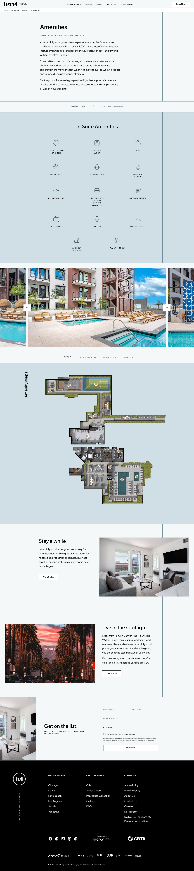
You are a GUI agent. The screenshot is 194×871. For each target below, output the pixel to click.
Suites (99, 4)
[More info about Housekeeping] (97, 167)
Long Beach (55, 795)
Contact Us (130, 801)
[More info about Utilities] (97, 219)
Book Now (182, 5)
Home (6, 10)
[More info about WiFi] (138, 143)
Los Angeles (15, 10)
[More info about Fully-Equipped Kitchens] (56, 143)
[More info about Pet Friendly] (56, 167)
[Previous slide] (27, 307)
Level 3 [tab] (67, 357)
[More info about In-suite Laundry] (97, 143)
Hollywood (26, 10)
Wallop (102, 865)
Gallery (90, 801)
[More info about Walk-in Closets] (138, 219)
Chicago (53, 785)
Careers (128, 806)
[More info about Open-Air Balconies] (138, 167)
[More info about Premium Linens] (56, 190)
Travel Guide (126, 4)
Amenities (111, 4)
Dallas (51, 790)
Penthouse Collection (98, 795)
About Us (129, 795)
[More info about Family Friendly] (117, 240)
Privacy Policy (132, 790)
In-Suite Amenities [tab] (82, 106)
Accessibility (131, 785)
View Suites (48, 576)
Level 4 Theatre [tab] (87, 357)
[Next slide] (167, 307)
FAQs (89, 806)
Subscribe (130, 747)
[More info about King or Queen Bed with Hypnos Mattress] (97, 190)
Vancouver (54, 811)
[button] (49, 391)
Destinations (72, 4)
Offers (88, 4)
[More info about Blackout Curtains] (77, 240)
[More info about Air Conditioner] (138, 190)
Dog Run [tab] (128, 357)
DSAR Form (130, 811)
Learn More (112, 673)
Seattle (52, 806)
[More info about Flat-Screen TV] (56, 219)
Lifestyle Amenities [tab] (113, 106)
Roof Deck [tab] (109, 357)
